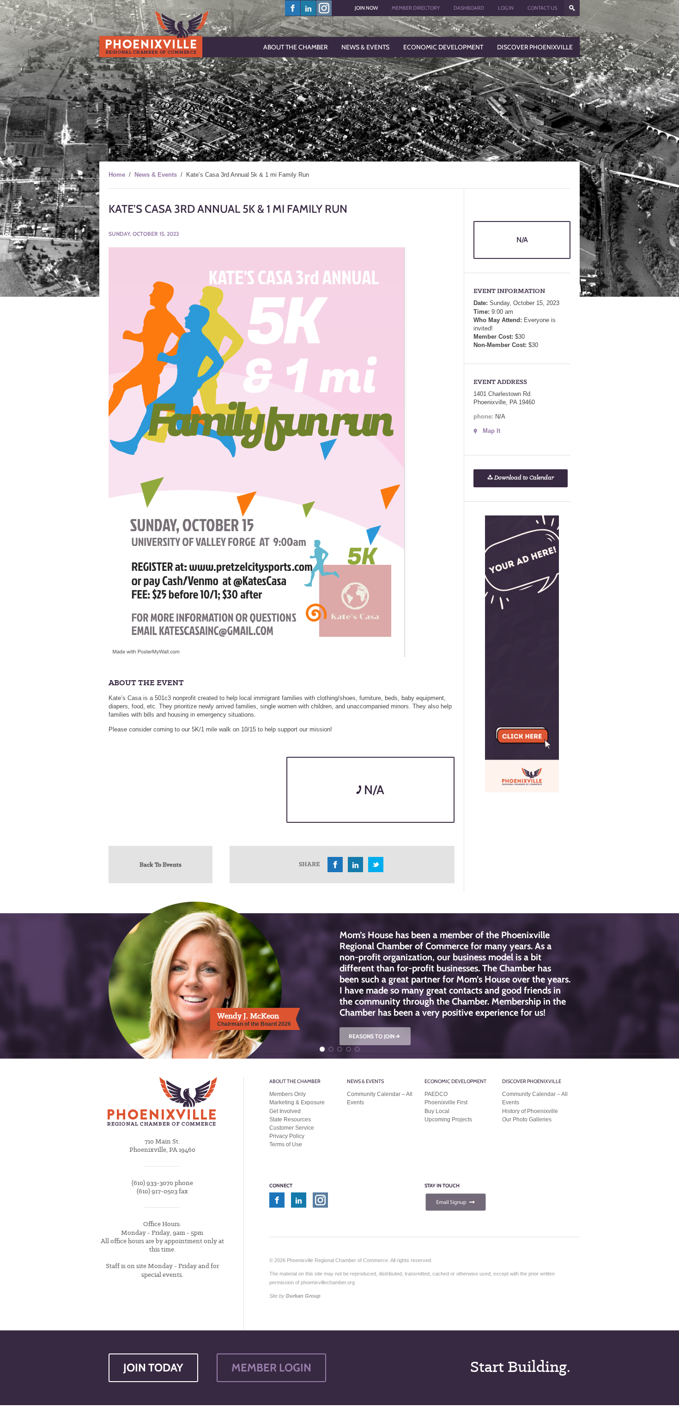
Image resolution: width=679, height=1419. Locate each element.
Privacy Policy (286, 1136)
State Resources (290, 1119)
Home (117, 174)
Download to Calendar (523, 477)
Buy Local (436, 1111)
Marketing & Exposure (297, 1102)
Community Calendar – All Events (379, 1098)
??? (572, 8)
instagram (324, 8)
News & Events (155, 174)
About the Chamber (295, 1081)
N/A (372, 789)
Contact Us (542, 8)
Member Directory (416, 8)
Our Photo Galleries (527, 1119)
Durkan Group (303, 1296)
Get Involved (285, 1111)
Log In (506, 8)
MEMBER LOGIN (271, 1367)
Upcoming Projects (448, 1119)
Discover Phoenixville (531, 1081)
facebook (293, 8)
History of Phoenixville (530, 1111)
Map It (491, 430)
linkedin (308, 8)
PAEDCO (436, 1094)
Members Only (287, 1094)
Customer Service (291, 1128)
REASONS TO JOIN (375, 1036)
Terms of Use (285, 1144)
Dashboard (469, 8)
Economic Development (455, 1081)
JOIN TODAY (153, 1367)
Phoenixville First (445, 1102)
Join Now (366, 8)
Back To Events (160, 864)
